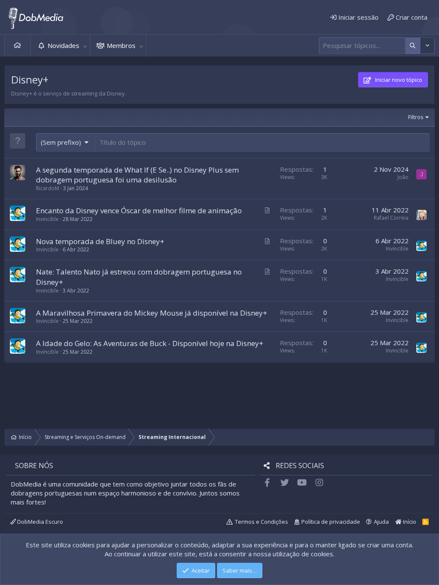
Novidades (63, 45)
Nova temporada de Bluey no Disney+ (100, 241)
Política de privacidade (330, 521)
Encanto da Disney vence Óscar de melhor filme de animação (139, 210)
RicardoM (47, 188)
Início (17, 46)
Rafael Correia (391, 217)
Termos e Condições (261, 521)
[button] (85, 46)
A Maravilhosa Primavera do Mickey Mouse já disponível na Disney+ (151, 313)
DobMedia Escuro (39, 521)
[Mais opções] (412, 45)
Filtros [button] (416, 117)
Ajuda (381, 521)
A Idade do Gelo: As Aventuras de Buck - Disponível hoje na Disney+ (149, 343)
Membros (121, 45)
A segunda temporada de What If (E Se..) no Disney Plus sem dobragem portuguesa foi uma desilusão (137, 175)
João (403, 177)
